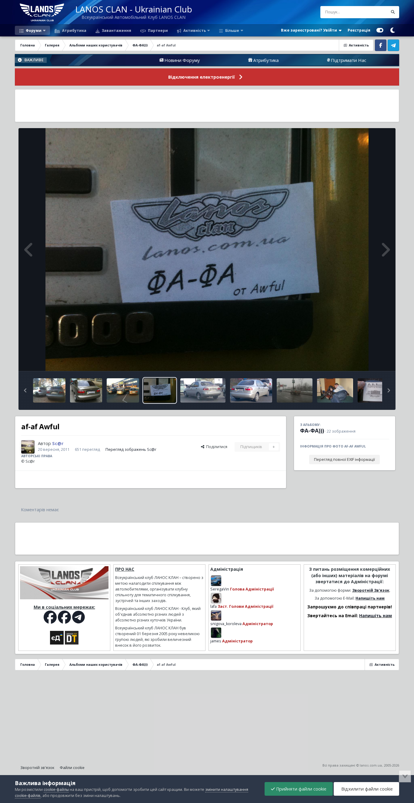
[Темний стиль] (392, 30)
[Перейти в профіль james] (216, 633)
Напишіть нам (370, 598)
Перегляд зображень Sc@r (130, 449)
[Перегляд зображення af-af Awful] (160, 390)
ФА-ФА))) (312, 430)
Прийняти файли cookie (300, 789)
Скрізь (374, 12)
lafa (213, 606)
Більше (232, 30)
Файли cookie (72, 767)
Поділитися (215, 446)
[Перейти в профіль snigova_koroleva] (216, 615)
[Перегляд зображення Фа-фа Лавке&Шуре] (49, 390)
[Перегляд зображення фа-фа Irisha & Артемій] (294, 390)
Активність (194, 30)
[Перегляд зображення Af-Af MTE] (335, 390)
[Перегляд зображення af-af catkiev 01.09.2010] (374, 390)
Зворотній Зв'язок (370, 590)
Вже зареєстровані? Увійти (310, 30)
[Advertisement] (207, 105)
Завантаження (116, 30)
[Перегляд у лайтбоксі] (207, 249)
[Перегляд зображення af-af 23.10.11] (123, 390)
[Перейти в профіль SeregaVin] (216, 581)
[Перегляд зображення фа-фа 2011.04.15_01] (251, 390)
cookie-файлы (56, 789)
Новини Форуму (135, 60)
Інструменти (370, 359)
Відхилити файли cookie (366, 789)
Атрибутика (73, 30)
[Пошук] (393, 12)
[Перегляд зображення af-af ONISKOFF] (86, 390)
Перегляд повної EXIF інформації (344, 459)
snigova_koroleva (226, 623)
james (215, 641)
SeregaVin (219, 589)
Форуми (33, 30)
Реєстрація (359, 30)
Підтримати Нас (301, 60)
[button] (25, 390)
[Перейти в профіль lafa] (216, 598)
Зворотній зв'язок (37, 767)
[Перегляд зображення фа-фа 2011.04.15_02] (202, 390)
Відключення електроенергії (201, 77)
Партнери (157, 30)
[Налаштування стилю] (379, 30)
